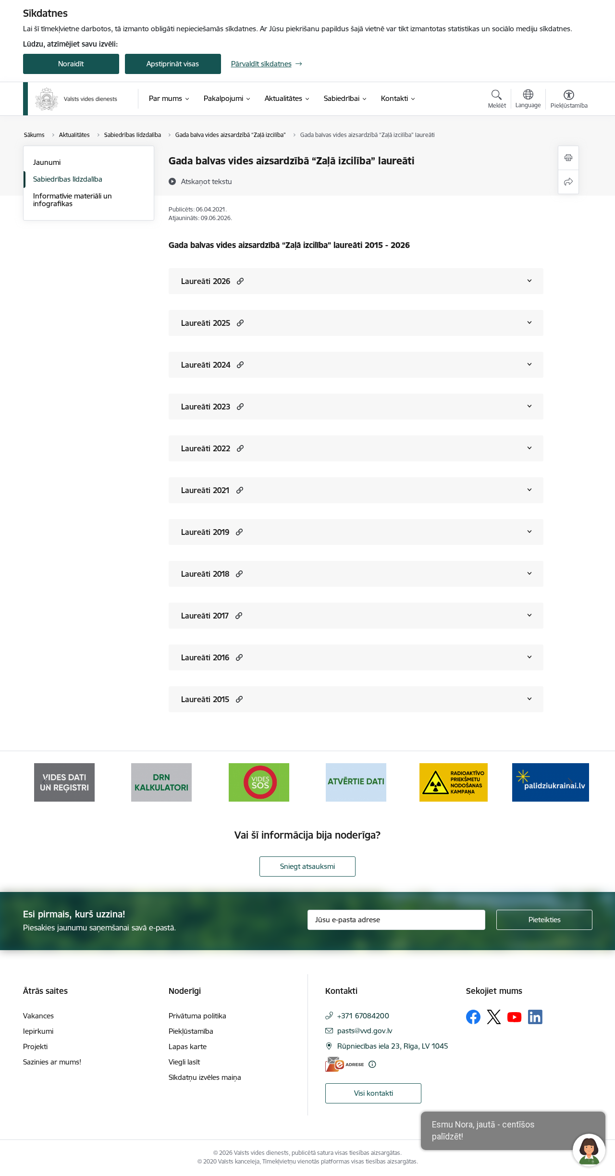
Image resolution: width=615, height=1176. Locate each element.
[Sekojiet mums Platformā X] (494, 1017)
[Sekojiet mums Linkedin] (535, 1017)
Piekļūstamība (191, 1031)
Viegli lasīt (184, 1061)
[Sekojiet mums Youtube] (514, 1016)
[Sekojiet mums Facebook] (473, 1017)
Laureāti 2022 (205, 448)
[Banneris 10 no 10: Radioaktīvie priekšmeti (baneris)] (453, 781)
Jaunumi (47, 162)
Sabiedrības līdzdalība (67, 179)
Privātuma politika (197, 1015)
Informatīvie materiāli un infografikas (72, 199)
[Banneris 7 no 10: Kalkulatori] (161, 781)
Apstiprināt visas (173, 63)
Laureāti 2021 (205, 490)
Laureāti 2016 (205, 657)
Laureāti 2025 (205, 323)
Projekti (35, 1046)
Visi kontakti (373, 1093)
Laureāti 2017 (205, 615)
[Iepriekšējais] (45, 782)
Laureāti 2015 (205, 699)
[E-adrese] (344, 1064)
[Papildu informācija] (372, 1064)
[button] (239, 281)
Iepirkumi (38, 1031)
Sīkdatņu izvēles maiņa (205, 1077)
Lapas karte (188, 1046)
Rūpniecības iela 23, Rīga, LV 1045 (392, 1046)
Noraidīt (71, 63)
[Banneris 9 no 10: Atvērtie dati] (356, 781)
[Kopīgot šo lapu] (568, 182)
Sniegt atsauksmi (307, 866)
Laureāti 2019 (205, 532)
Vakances (38, 1015)
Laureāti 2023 (205, 406)
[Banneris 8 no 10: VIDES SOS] (259, 781)
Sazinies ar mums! (52, 1061)
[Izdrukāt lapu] (568, 158)
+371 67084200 (363, 1015)
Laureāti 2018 (205, 574)
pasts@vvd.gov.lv (364, 1030)
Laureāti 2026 (205, 281)
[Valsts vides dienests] (76, 99)
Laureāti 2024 (205, 365)
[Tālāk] (570, 782)
